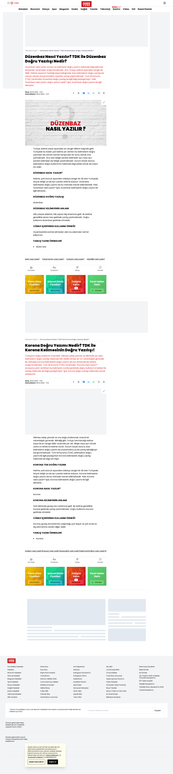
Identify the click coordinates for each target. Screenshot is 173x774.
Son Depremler (78, 667)
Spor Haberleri (12, 682)
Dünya (45, 9)
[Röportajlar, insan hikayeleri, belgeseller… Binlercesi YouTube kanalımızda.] (76, 284)
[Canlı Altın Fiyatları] (34, 284)
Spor (54, 9)
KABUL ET (53, 762)
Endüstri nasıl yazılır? (75, 259)
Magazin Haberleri (14, 679)
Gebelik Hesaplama (146, 684)
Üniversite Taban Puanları (116, 685)
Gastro (116, 9)
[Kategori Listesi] (164, 3)
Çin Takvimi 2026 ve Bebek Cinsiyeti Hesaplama (149, 677)
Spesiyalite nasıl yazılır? (70, 551)
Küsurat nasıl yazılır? (51, 551)
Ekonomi (35, 9)
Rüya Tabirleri (111, 688)
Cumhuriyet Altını (112, 670)
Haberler (10, 670)
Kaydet (158, 710)
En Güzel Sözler (112, 694)
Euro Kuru (43, 670)
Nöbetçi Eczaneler (47, 685)
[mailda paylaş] (99, 93)
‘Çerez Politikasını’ (52, 755)
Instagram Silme (79, 676)
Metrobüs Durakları (113, 697)
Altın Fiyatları (12, 697)
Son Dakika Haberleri (15, 667)
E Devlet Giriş (45, 694)
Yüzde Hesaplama (146, 690)
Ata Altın (109, 667)
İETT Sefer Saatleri (146, 681)
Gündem (23, 9)
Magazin (64, 9)
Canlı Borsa (45, 676)
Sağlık (84, 9)
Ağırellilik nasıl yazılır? (96, 259)
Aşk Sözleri (77, 685)
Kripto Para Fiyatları (47, 673)
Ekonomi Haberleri (14, 673)
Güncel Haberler (13, 676)
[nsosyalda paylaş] (84, 93)
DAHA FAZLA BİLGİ (36, 762)
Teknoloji (105, 9)
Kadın (75, 9)
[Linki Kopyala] (104, 93)
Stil (133, 9)
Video (126, 9)
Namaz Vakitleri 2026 (48, 679)
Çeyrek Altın (77, 694)
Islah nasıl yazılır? (32, 259)
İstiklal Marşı (45, 688)
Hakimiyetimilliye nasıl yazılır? (92, 551)
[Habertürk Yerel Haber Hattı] (97, 284)
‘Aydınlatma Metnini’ (35, 757)
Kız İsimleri (143, 673)
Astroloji (76, 670)
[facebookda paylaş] (73, 93)
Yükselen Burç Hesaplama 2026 (151, 687)
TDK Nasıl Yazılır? (31, 51)
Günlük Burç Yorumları (49, 697)
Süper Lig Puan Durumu (115, 679)
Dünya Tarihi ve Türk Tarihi (116, 691)
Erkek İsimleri (144, 670)
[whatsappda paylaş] (94, 93)
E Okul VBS (44, 691)
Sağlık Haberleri (13, 688)
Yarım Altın (77, 697)
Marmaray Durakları (147, 667)
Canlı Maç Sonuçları (114, 676)
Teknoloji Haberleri (14, 694)
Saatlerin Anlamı (79, 682)
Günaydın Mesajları (81, 688)
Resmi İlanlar (145, 9)
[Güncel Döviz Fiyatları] (55, 284)
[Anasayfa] (11, 660)
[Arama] (8, 3)
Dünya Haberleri (13, 685)
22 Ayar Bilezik (111, 673)
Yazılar (94, 9)
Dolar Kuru (44, 667)
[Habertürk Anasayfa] (86, 3)
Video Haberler (111, 682)
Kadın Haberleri (13, 691)
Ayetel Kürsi (77, 679)
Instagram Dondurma (82, 673)
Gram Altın (77, 691)
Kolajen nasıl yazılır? (33, 551)
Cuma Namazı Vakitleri (49, 682)
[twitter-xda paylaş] (78, 93)
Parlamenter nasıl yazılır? (53, 259)
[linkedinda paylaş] (89, 93)
